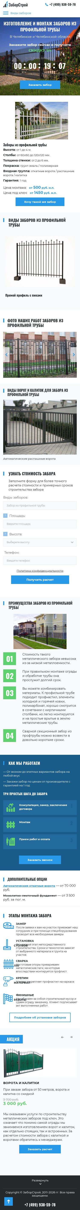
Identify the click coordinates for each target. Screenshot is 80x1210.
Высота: (15, 534)
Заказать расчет (40, 1149)
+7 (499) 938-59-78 (62, 4)
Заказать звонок (40, 860)
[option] (40, 154)
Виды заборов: (15, 497)
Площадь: (17, 516)
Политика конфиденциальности (40, 570)
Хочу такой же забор (40, 201)
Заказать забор (40, 84)
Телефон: (11, 552)
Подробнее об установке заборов (40, 1017)
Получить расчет (40, 580)
